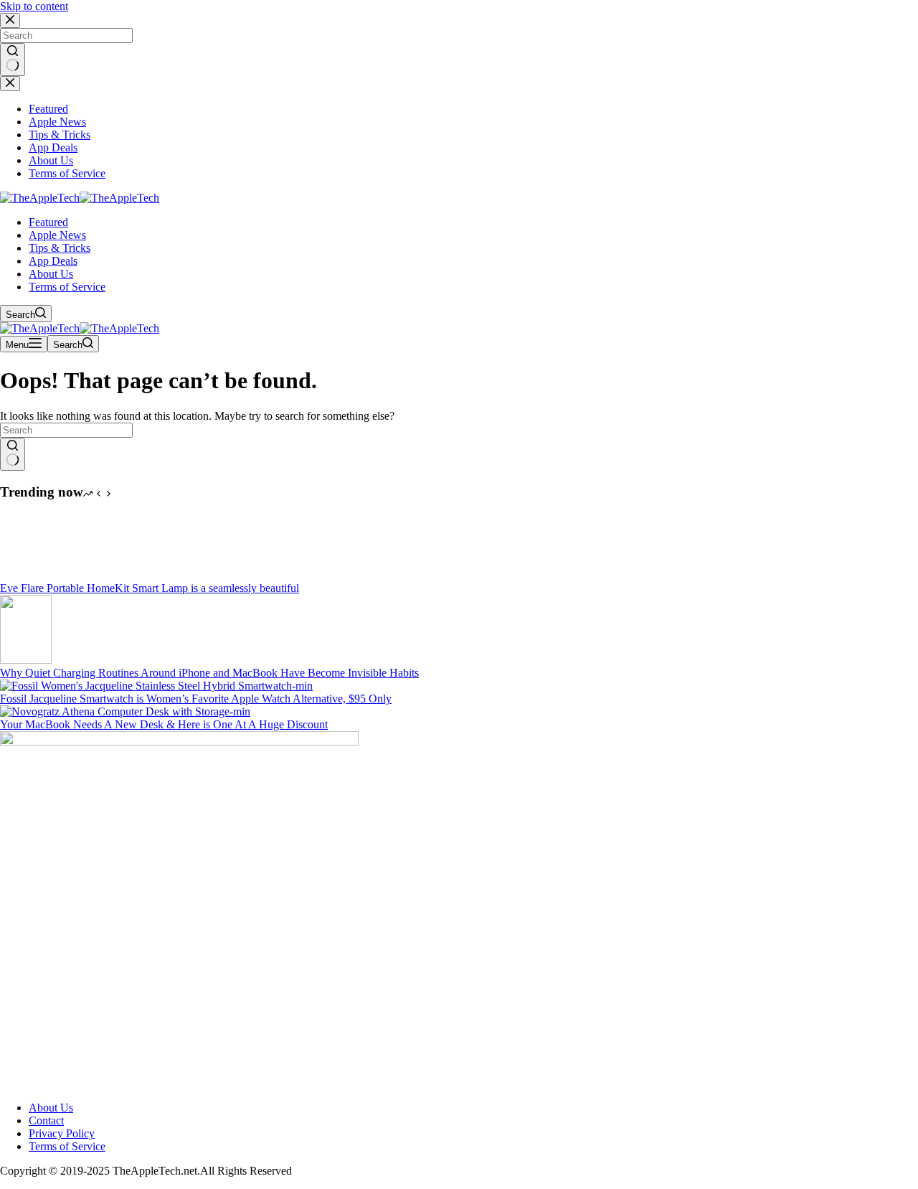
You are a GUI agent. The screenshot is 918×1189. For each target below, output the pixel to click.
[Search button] (12, 59)
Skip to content (34, 6)
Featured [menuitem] (48, 109)
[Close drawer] (10, 83)
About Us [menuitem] (51, 160)
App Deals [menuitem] (53, 147)
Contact (46, 1120)
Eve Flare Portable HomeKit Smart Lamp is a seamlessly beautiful (149, 588)
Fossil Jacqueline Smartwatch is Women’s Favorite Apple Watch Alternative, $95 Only (196, 698)
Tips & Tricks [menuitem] (59, 134)
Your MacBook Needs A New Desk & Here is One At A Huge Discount (164, 724)
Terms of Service (67, 1146)
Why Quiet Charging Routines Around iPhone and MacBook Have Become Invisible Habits (209, 673)
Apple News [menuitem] (57, 122)
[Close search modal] (10, 20)
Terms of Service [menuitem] (67, 173)
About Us (51, 1107)
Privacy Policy (62, 1133)
